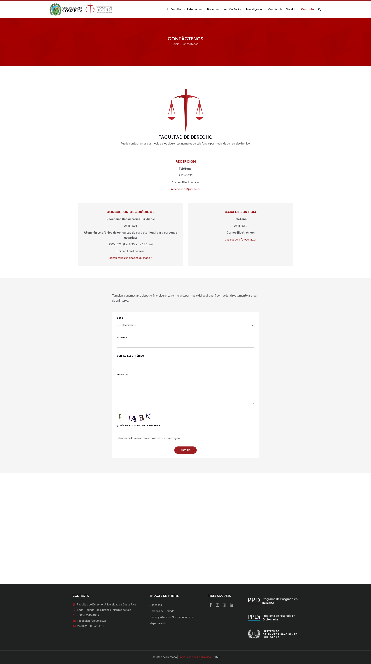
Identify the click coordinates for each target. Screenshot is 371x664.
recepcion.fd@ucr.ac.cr (185, 189)
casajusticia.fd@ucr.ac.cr (240, 239)
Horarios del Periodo (162, 611)
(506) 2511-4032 (88, 615)
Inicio (176, 44)
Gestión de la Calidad (282, 9)
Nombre (122, 337)
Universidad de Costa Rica (195, 657)
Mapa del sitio (158, 623)
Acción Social (233, 9)
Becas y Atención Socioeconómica (171, 617)
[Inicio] (81, 9)
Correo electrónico (130, 356)
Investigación (255, 9)
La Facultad (175, 9)
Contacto (307, 9)
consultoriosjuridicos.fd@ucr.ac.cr (130, 258)
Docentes (213, 9)
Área (120, 318)
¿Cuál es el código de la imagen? (138, 425)
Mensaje (122, 374)
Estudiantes (195, 9)
